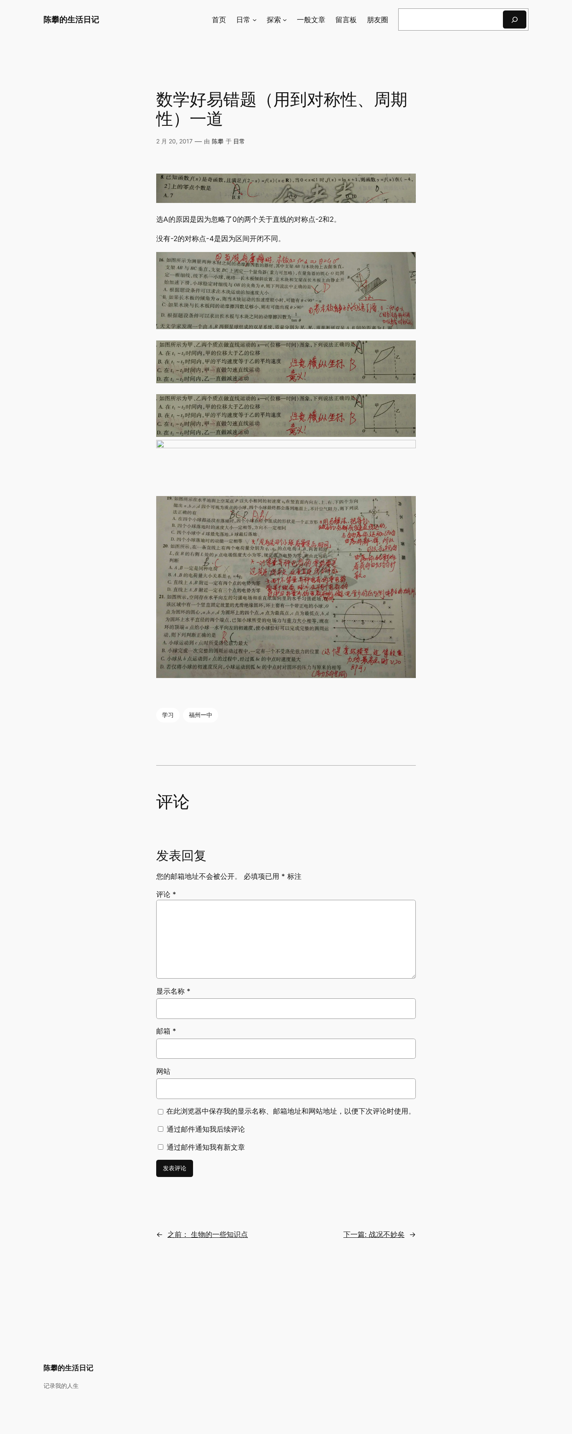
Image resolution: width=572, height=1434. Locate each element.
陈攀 (218, 141)
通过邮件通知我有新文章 (206, 1147)
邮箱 (166, 1031)
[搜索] (514, 19)
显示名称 (173, 991)
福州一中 (200, 714)
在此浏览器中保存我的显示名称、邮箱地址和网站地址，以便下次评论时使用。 (290, 1111)
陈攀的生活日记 (71, 19)
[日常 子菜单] (255, 20)
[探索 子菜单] (285, 20)
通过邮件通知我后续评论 (206, 1129)
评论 (166, 894)
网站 (163, 1071)
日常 (239, 141)
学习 (168, 714)
